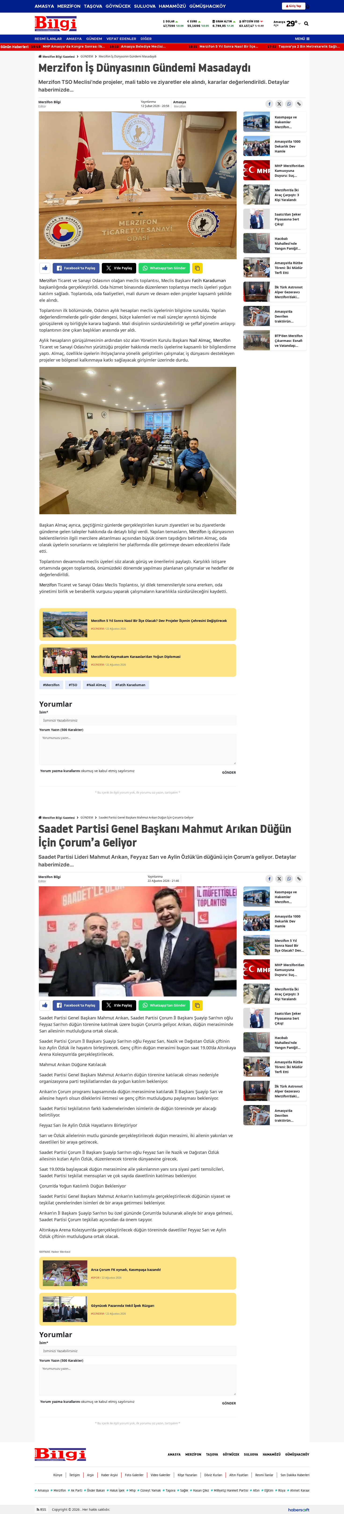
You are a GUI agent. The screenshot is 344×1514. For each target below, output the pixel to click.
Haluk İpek (115, 1490)
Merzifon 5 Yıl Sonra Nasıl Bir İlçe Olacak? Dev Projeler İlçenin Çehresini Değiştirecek (288, 945)
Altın (255, 1490)
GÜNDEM (94, 39)
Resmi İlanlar (264, 1475)
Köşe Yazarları (187, 1475)
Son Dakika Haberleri (295, 1475)
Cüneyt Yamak (149, 1490)
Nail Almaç (200, 340)
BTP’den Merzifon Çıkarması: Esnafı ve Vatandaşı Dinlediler (289, 340)
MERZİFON (69, 6)
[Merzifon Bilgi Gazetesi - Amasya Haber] (60, 1454)
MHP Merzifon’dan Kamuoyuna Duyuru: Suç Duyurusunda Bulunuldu (289, 170)
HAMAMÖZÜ (172, 6)
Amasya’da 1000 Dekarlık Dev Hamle (287, 146)
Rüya (280, 1490)
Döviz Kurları (213, 1475)
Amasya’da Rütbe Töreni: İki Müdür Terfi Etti (289, 268)
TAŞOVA (93, 6)
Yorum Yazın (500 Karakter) (61, 729)
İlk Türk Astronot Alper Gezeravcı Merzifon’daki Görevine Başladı (289, 292)
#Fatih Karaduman (130, 685)
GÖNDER (229, 772)
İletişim (75, 1475)
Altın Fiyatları (238, 1475)
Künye (57, 1475)
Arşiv (90, 1475)
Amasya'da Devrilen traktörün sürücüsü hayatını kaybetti (289, 316)
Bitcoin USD (250, 21)
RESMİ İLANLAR (48, 39)
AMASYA (44, 6)
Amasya (179, 102)
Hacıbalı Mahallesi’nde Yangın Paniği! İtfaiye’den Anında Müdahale (289, 243)
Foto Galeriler (134, 1475)
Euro (193, 21)
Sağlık (182, 1490)
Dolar (170, 21)
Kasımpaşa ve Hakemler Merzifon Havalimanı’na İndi (286, 122)
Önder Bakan (94, 1490)
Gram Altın (224, 21)
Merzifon (180, 106)
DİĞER (146, 39)
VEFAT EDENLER (121, 39)
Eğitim (267, 1490)
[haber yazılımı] (298, 1509)
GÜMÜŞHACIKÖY (207, 6)
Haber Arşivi (109, 1475)
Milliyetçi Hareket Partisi (229, 1490)
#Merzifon (51, 685)
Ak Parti (75, 1490)
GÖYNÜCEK (118, 6)
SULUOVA (145, 6)
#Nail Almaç (96, 685)
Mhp (130, 1490)
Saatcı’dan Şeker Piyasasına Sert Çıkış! (288, 219)
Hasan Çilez (199, 1490)
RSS (42, 1509)
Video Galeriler (160, 1475)
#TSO (73, 685)
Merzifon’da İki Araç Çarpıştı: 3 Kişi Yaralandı (287, 195)
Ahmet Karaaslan (300, 1490)
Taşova (169, 1490)
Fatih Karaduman (209, 280)
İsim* (43, 712)
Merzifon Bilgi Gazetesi (58, 57)
